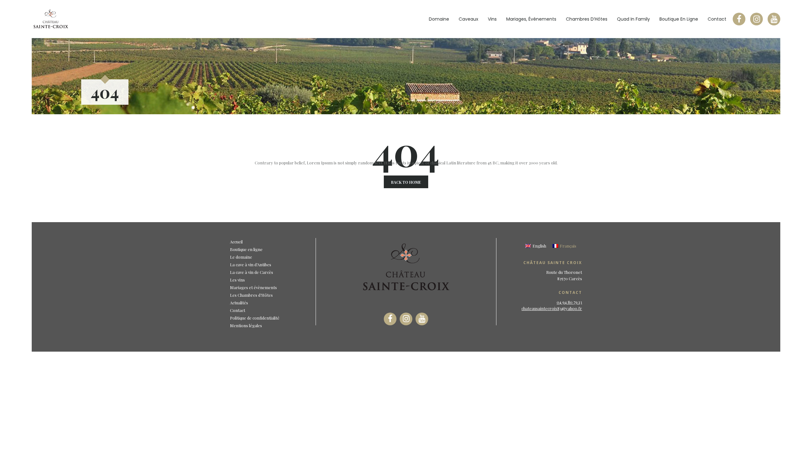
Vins (492, 19)
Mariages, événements (531, 19)
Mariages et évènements (253, 287)
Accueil (236, 241)
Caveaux (468, 19)
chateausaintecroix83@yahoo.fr (551, 308)
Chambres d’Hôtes (586, 19)
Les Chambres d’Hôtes (251, 295)
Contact (717, 19)
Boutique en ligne (678, 19)
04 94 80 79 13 (569, 302)
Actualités (239, 302)
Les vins (237, 279)
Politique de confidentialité (254, 318)
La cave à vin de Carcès (251, 272)
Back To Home (406, 182)
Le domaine (241, 257)
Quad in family (633, 19)
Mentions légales (246, 325)
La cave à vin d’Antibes (250, 264)
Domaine (439, 19)
